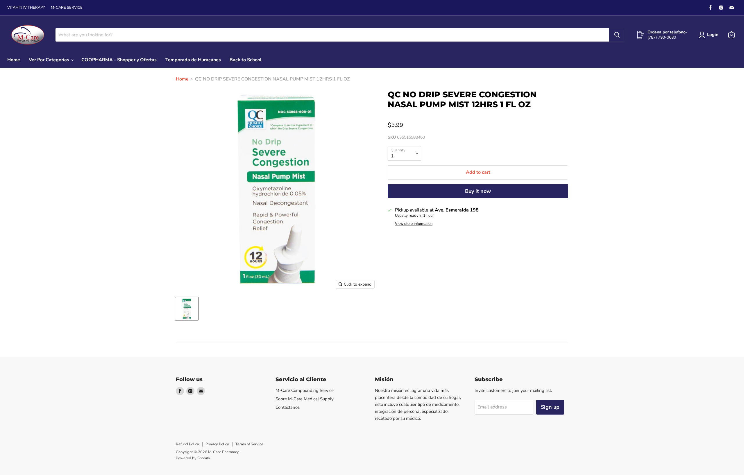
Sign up (550, 407)
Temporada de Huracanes (193, 60)
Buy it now (478, 191)
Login (712, 34)
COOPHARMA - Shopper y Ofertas (119, 60)
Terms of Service (249, 444)
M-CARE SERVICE (67, 8)
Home (13, 60)
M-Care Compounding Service (305, 390)
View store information (413, 224)
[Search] (617, 35)
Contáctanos (288, 407)
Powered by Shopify (193, 458)
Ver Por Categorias (49, 60)
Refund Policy (187, 444)
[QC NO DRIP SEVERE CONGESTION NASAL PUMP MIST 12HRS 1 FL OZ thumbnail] (186, 308)
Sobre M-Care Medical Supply (305, 399)
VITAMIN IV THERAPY (26, 8)
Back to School (246, 60)
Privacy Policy (217, 444)
